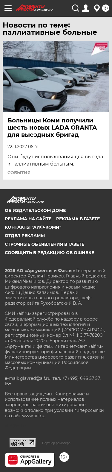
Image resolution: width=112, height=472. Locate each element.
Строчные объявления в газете (44, 244)
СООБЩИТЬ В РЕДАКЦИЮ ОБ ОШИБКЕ (49, 252)
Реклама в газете (78, 218)
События (18, 173)
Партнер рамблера (56, 443)
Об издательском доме (35, 210)
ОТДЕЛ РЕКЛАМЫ (25, 235)
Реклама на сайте (28, 218)
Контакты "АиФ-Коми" (33, 227)
